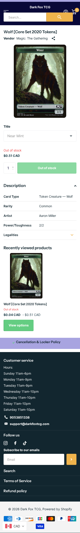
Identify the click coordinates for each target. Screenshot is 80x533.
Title (7, 126)
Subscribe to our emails (22, 450)
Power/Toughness (18, 225)
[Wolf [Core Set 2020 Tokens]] (26, 276)
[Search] (59, 17)
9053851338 (20, 417)
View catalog (6, 12)
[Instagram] (6, 443)
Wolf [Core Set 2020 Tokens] (25, 304)
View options (19, 325)
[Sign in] (65, 11)
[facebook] (15, 443)
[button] (14, 164)
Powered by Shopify (57, 509)
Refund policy (15, 491)
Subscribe (71, 459)
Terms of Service (17, 481)
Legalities (11, 235)
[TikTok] (25, 443)
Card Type (11, 196)
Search (9, 471)
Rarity (8, 206)
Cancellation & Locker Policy (38, 342)
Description (15, 185)
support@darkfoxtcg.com (29, 424)
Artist (8, 216)
